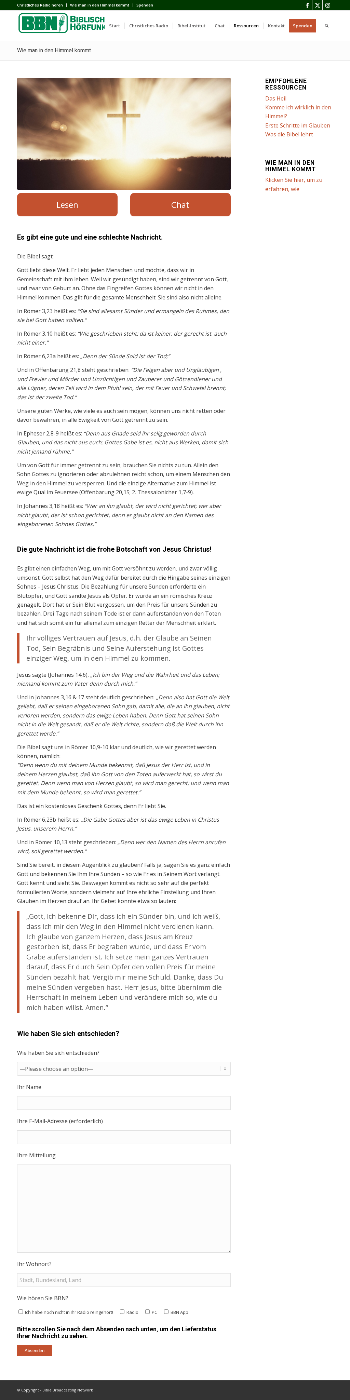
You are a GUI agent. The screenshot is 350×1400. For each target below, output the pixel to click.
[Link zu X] (317, 5)
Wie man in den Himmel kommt (99, 5)
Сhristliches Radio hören (40, 5)
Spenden (144, 5)
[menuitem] (42, 5)
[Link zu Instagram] (328, 5)
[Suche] (327, 26)
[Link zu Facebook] (307, 5)
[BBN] (68, 26)
